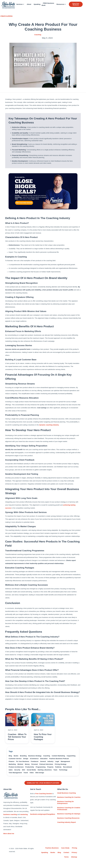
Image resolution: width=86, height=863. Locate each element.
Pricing (74, 848)
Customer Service (15, 758)
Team (55, 770)
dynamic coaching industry (49, 425)
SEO (23, 770)
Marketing (12, 764)
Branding (23, 756)
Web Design (39, 772)
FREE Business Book (48, 4)
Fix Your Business (22, 761)
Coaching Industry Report (66, 822)
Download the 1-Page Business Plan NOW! (43, 783)
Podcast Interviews (46, 764)
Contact (66, 852)
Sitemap (74, 857)
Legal (57, 761)
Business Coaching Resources (68, 818)
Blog (10, 756)
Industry (50, 761)
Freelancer (34, 761)
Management (65, 761)
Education (44, 758)
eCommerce (34, 758)
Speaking (37, 4)
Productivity (29, 767)
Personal (34, 764)
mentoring (24, 814)
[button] (20, 4)
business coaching (10, 814)
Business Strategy (34, 756)
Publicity (58, 767)
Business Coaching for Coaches (68, 797)
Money (27, 764)
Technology (63, 770)
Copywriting (71, 756)
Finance (11, 761)
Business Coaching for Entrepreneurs (65, 802)
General (43, 761)
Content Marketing (58, 756)
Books (16, 756)
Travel (26, 772)
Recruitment (67, 767)
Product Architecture (16, 767)
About (29, 4)
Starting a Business (45, 770)
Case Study (65, 848)
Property (50, 767)
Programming (41, 767)
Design (25, 758)
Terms (66, 857)
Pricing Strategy (60, 764)
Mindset (20, 764)
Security (17, 770)
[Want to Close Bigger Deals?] (43, 191)
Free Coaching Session (43, 793)
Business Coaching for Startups (68, 814)
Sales (11, 770)
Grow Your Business (75, 4)
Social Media (31, 770)
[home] (8, 5)
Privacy (74, 852)
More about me (8, 833)
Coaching (37, 35)
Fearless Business (52, 848)
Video (32, 772)
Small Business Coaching (66, 793)
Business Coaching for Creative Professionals (68, 808)
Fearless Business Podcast (59, 758)
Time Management (15, 772)
